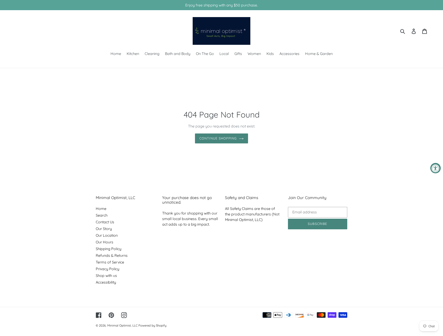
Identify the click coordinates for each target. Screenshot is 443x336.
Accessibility (106, 282)
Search (102, 215)
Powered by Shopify (152, 325)
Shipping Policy (108, 248)
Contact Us (105, 222)
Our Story (104, 228)
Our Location (107, 235)
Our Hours (104, 242)
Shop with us (106, 275)
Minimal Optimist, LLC (122, 325)
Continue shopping (218, 138)
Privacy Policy (107, 268)
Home (101, 208)
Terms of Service (110, 262)
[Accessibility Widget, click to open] (435, 168)
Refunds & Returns (112, 255)
